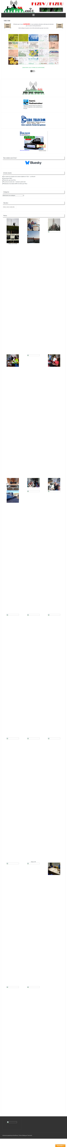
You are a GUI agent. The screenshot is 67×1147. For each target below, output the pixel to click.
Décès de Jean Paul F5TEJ (10, 180)
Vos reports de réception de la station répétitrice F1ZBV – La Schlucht (19, 176)
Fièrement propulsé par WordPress (10, 1135)
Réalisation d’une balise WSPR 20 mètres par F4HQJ (15, 183)
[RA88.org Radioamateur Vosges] (33, 6)
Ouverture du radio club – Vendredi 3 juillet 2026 (15, 181)
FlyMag (23, 1135)
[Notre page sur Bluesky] (33, 163)
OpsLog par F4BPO (8, 178)
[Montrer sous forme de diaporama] (33, 67)
